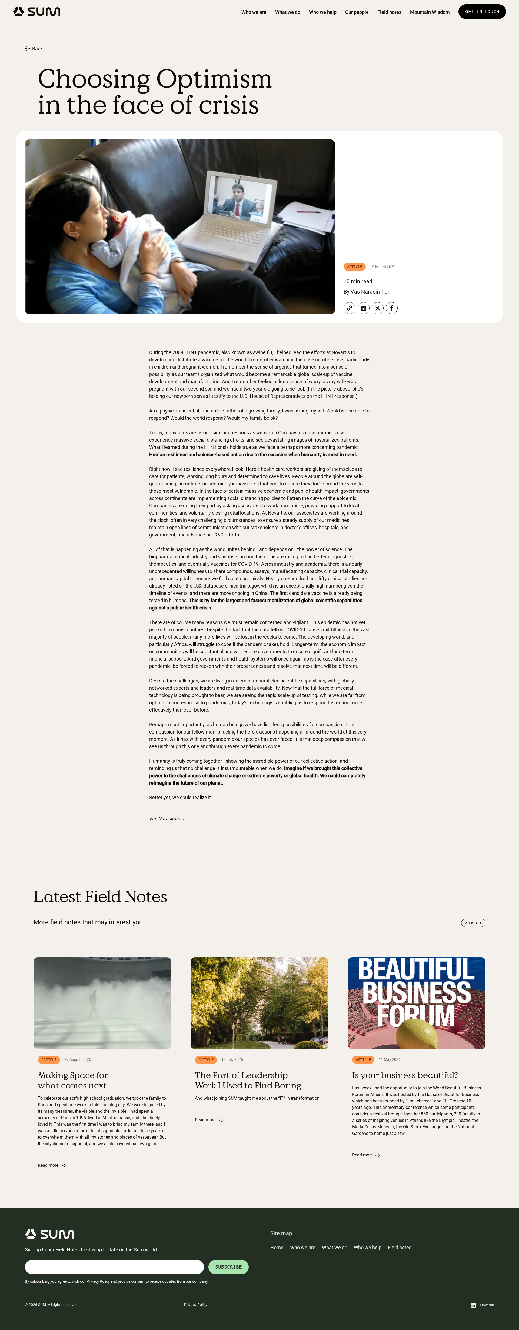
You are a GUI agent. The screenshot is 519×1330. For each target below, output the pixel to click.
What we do (287, 12)
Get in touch (482, 11)
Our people (357, 12)
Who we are (254, 12)
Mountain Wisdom (430, 12)
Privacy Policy (98, 1281)
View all (473, 923)
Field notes (389, 12)
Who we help (323, 12)
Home (277, 1247)
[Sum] (36, 11)
